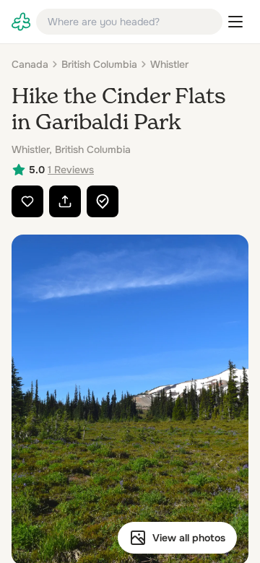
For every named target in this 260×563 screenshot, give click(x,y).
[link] (21, 21)
